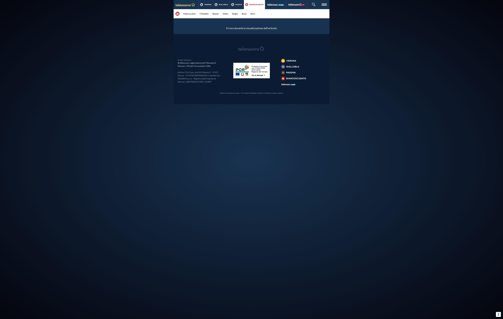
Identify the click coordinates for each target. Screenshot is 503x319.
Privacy (261, 93)
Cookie (274, 93)
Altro (252, 13)
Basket (215, 13)
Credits (280, 93)
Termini (267, 93)
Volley (225, 13)
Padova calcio (189, 13)
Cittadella (204, 13)
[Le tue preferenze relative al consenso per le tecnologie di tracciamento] (498, 314)
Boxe (244, 13)
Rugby (235, 13)
